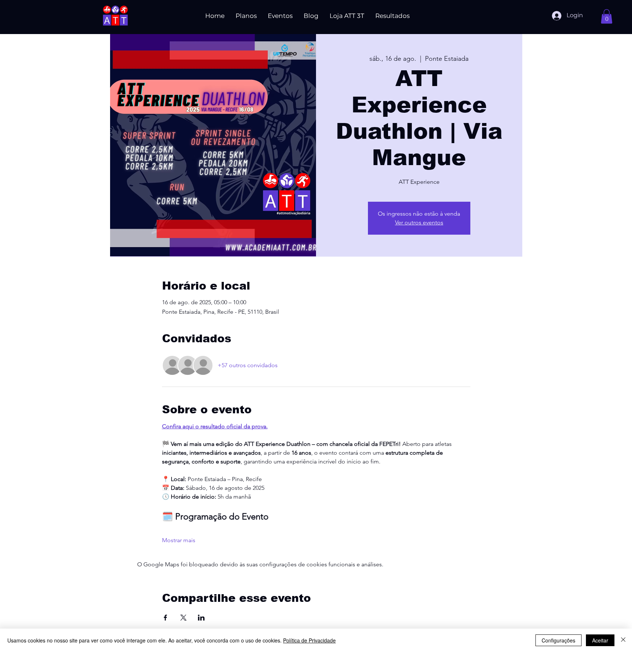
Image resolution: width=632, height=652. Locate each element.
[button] (607, 16)
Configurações (558, 640)
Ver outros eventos (419, 222)
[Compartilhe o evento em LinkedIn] (201, 618)
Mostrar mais (178, 540)
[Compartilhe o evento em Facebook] (165, 618)
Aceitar (600, 640)
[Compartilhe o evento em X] (183, 618)
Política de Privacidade (309, 640)
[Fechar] (623, 640)
